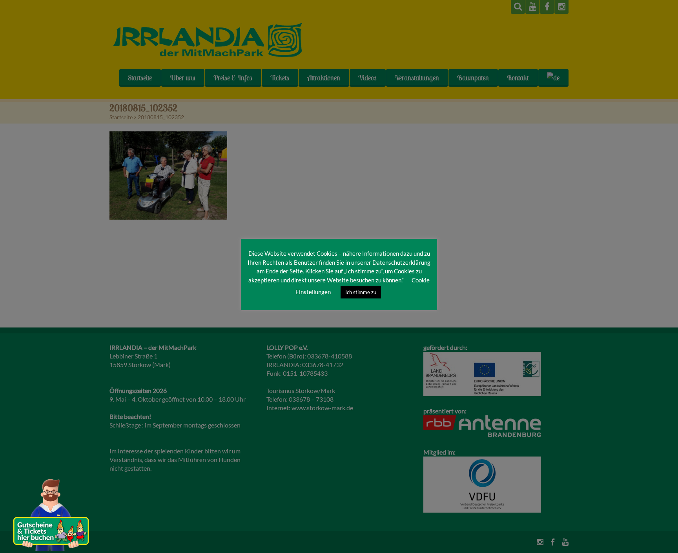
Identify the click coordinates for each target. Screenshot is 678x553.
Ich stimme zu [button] (360, 292)
